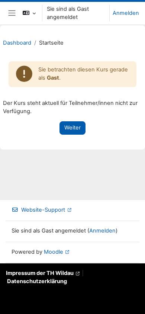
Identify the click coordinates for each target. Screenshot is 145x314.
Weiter (72, 127)
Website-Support (43, 209)
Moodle (53, 252)
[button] (29, 13)
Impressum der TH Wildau (40, 273)
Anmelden (126, 13)
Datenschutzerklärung (37, 281)
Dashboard (17, 42)
